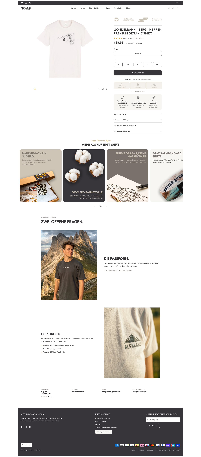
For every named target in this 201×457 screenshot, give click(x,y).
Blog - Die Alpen (100, 422)
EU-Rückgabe (176, 450)
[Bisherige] (78, 2)
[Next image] (107, 89)
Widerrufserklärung (160, 450)
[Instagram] (26, 3)
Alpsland (27, 450)
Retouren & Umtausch (102, 418)
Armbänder (118, 8)
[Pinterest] (30, 3)
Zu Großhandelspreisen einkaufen (106, 428)
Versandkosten (138, 43)
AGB (169, 450)
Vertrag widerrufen (103, 432)
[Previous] (94, 206)
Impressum (141, 450)
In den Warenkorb (138, 73)
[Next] (106, 206)
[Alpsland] (26, 8)
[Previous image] (99, 89)
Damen (73, 8)
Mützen (107, 8)
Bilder (128, 8)
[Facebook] (22, 3)
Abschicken (152, 426)
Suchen (134, 450)
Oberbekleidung (94, 8)
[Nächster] (122, 2)
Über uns (98, 425)
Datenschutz (149, 450)
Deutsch (176, 3)
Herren (82, 8)
